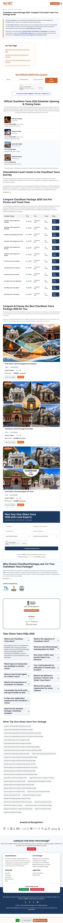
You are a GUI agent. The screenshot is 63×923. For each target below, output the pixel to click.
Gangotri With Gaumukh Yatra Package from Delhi (15, 778)
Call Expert (56, 3)
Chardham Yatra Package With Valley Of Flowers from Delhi (17, 726)
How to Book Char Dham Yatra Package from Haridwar (18, 61)
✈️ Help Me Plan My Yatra (31, 548)
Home (4, 9)
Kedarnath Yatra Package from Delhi (43, 802)
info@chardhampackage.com (36, 899)
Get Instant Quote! (41, 920)
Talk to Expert (27, 920)
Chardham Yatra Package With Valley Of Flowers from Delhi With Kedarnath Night (22, 733)
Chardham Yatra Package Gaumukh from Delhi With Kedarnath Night (19, 760)
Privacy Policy (36, 875)
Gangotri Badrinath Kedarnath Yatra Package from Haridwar (17, 743)
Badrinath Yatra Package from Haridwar (32, 795)
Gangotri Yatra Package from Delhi (43, 808)
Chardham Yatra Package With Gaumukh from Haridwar (16, 753)
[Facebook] (25, 902)
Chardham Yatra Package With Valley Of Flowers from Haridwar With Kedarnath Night (23, 736)
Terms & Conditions (37, 873)
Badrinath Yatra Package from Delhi (12, 795)
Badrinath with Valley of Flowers (41, 864)
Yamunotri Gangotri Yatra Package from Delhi (14, 791)
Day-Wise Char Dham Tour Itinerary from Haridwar (16, 56)
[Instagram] (29, 902)
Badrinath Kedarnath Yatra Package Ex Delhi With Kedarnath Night (19, 784)
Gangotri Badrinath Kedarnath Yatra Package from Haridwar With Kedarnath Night (22, 750)
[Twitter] (33, 902)
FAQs (6, 881)
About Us (7, 873)
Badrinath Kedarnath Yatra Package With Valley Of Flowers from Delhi (20, 764)
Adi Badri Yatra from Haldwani (40, 858)
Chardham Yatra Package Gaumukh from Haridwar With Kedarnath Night (20, 757)
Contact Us (8, 875)
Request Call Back (38, 889)
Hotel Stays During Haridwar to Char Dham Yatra (17, 50)
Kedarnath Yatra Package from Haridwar (13, 805)
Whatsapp (24, 889)
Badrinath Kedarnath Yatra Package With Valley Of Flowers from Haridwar (20, 767)
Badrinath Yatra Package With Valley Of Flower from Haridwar (18, 802)
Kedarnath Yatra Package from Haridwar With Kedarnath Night (18, 808)
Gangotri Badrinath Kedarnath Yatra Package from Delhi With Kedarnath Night (21, 747)
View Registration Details (31, 610)
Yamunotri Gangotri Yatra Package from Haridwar (38, 791)
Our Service (8, 877)
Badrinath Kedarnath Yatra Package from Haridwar (39, 781)
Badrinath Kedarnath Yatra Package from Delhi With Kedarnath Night (19, 771)
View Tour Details (10, 377)
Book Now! (31, 849)
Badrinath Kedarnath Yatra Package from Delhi (14, 781)
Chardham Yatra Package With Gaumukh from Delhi (44, 753)
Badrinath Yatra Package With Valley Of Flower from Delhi (17, 798)
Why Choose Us (9, 879)
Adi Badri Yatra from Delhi (39, 860)
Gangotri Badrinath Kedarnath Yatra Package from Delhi (16, 740)
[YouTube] (37, 902)
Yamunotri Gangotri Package (40, 866)
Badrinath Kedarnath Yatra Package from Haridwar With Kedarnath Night (20, 774)
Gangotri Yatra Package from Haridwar (13, 812)
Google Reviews (32, 624)
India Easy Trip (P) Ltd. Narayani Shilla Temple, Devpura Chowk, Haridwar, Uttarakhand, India (30, 897)
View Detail (54, 221)
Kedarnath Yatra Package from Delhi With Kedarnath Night (38, 805)
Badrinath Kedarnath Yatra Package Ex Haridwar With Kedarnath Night (20, 788)
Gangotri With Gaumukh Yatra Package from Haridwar (41, 778)
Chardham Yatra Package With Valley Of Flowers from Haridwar (18, 729)
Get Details (51, 80)
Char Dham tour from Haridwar (40, 862)
